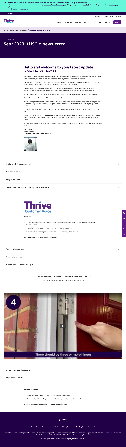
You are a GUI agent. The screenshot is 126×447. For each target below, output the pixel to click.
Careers (105, 17)
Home (6, 30)
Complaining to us (14, 257)
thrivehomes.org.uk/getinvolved (46, 237)
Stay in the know (13, 179)
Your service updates (15, 249)
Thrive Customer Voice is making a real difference (27, 187)
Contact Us (97, 22)
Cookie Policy (54, 427)
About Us (58, 22)
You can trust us (13, 172)
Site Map (45, 427)
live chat (86, 5)
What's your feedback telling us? (20, 264)
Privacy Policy (66, 427)
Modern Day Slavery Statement (84, 427)
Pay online (118, 17)
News (111, 17)
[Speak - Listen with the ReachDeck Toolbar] (124, 224)
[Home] (9, 21)
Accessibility (35, 427)
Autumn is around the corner (18, 370)
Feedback (87, 22)
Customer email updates (18, 30)
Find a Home (68, 22)
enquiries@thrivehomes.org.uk (55, 5)
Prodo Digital (77, 439)
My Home (78, 22)
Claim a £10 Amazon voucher (18, 164)
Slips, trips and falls (14, 378)
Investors (97, 17)
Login (117, 22)
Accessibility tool (8, 13)
